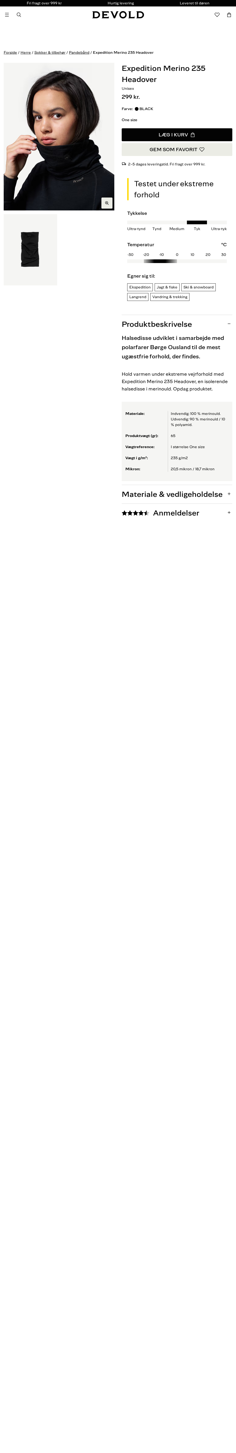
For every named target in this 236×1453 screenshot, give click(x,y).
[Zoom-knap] (106, 203)
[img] (177, 252)
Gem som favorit (173, 149)
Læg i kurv (173, 135)
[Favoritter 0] (217, 14)
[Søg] (19, 14)
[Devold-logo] (118, 14)
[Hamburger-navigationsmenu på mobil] (7, 14)
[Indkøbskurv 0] (229, 14)
